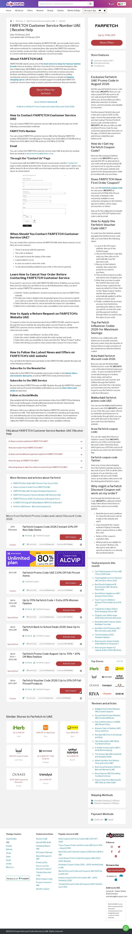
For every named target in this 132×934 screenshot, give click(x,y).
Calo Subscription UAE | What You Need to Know (107, 742)
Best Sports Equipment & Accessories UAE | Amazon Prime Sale (106, 587)
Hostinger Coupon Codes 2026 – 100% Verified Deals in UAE (81, 866)
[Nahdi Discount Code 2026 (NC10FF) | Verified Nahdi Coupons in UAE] (119, 685)
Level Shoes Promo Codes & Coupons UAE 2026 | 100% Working (79, 859)
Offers (30, 11)
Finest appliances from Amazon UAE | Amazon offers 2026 (108, 579)
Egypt (8, 860)
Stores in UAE (41, 839)
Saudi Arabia (11, 839)
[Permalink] (23, 544)
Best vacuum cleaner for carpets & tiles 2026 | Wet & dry (108, 649)
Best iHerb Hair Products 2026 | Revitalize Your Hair (108, 623)
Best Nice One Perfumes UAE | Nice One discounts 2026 (107, 629)
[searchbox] (62, 3)
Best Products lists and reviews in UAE (40, 21)
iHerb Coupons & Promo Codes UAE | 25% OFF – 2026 (79, 840)
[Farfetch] (107, 26)
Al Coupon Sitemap (44, 852)
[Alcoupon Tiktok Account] (119, 851)
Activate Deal (69, 610)
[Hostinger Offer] (45, 559)
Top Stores (97, 661)
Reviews (40, 11)
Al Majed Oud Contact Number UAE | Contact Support (107, 710)
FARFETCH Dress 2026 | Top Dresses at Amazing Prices (36, 499)
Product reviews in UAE (44, 883)
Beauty (50, 11)
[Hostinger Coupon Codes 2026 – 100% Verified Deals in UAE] (45, 751)
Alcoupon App (90, 11)
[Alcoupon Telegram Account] (116, 856)
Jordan (9, 864)
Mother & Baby (74, 11)
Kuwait (9, 846)
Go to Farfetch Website (44, 102)
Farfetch (62, 21)
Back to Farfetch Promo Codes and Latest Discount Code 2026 (46, 106)
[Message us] (126, 928)
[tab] (45, 441)
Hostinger (45, 762)
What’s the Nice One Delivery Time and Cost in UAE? (107, 762)
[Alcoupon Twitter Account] (119, 846)
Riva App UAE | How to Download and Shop (108, 736)
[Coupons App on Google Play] (100, 10)
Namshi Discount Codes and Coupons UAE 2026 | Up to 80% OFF (80, 872)
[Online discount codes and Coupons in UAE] (11, 21)
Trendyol (45, 783)
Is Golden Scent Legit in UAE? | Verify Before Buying (107, 749)
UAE (7, 842)
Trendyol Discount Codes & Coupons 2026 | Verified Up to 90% (80, 885)
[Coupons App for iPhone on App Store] (104, 10)
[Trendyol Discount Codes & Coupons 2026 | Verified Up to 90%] (45, 774)
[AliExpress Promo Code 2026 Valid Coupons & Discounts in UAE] (107, 694)
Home (8, 11)
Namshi (72, 760)
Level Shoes (19, 760)
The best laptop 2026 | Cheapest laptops (104, 636)
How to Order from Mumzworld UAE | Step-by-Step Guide (108, 781)
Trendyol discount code (43, 873)
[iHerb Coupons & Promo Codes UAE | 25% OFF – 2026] (18, 727)
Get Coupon (70, 537)
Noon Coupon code (44, 879)
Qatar (8, 857)
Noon (72, 736)
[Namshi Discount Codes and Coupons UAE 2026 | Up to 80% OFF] (72, 751)
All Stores (19, 11)
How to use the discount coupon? (43, 867)
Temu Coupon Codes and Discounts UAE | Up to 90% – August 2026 (80, 846)
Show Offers (107, 42)
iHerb (18, 736)
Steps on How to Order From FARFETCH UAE (31, 487)
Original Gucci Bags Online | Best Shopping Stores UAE (106, 610)
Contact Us (72, 163)
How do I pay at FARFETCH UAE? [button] (24, 460)
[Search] (90, 3)
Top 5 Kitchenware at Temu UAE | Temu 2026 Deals (108, 572)
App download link (116, 870)
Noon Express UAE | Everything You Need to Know (107, 774)
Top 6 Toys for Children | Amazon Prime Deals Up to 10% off (108, 602)
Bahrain (9, 849)
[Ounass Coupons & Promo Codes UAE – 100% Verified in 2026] (18, 774)
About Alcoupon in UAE (44, 857)
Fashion (60, 11)
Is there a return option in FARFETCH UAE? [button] (28, 441)
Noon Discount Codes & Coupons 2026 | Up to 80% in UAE (81, 853)
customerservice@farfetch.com (39, 154)
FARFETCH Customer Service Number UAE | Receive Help (37, 495)
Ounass (18, 786)
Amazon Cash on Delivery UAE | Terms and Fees (108, 729)
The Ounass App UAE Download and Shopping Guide (108, 755)
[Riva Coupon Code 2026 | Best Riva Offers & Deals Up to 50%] (94, 694)
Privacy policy (41, 862)
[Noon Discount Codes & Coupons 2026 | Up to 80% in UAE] (72, 727)
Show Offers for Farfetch (46, 91)
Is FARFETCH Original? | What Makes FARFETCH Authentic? (37, 503)
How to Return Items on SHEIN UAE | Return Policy (107, 723)
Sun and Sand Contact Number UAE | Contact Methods (108, 716)
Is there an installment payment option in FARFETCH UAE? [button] (36, 454)
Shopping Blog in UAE (43, 847)
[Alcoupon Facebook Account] (112, 851)
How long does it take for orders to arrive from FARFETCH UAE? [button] (38, 467)
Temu (46, 736)
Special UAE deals (43, 842)
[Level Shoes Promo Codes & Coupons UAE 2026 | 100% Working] (18, 751)
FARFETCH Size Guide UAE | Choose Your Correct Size (35, 483)
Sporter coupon (42, 889)
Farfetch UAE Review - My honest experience (32, 506)
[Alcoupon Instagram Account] (112, 846)
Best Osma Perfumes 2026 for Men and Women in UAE (108, 768)
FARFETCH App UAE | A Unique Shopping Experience (34, 491)
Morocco (10, 867)
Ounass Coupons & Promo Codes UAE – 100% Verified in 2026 (78, 879)
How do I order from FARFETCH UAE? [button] (26, 447)
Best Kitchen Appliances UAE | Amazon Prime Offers (107, 594)
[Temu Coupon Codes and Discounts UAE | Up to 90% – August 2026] (45, 727)
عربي (112, 3)
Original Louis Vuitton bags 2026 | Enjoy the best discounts (108, 616)
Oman (8, 853)
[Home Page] (15, 4)
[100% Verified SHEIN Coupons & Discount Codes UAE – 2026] (119, 694)
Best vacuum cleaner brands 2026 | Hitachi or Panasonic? (107, 642)
